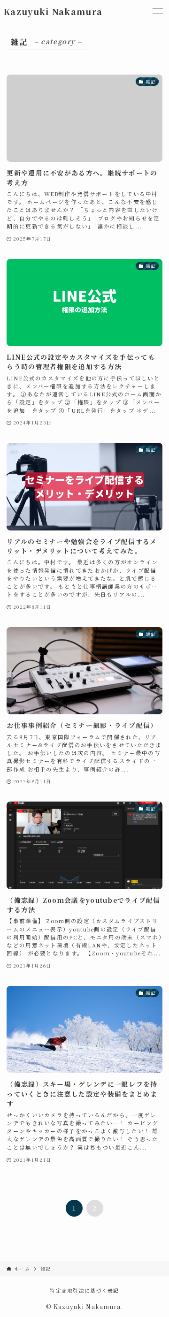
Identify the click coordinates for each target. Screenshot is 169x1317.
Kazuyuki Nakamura (52, 11)
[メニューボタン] (157, 11)
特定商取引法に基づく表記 (84, 1290)
